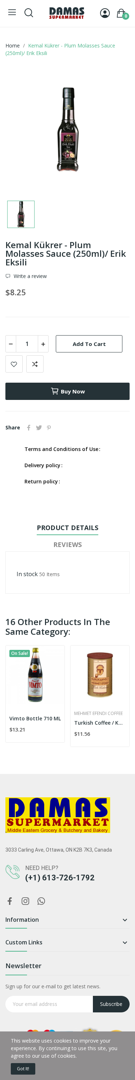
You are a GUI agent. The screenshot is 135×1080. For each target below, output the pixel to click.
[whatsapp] (41, 901)
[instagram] (25, 901)
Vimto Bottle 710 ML (35, 718)
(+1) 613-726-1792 (60, 877)
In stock (27, 574)
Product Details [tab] (67, 527)
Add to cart (89, 343)
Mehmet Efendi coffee (98, 713)
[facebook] (9, 901)
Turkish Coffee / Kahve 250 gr (100, 722)
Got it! (23, 1069)
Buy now (73, 391)
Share (29, 427)
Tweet (39, 427)
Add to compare (35, 364)
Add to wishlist (14, 364)
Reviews (67, 544)
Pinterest (49, 427)
